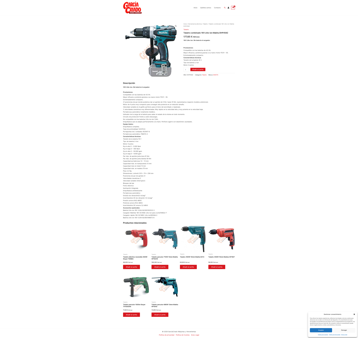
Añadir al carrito (198, 69)
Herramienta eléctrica (195, 24)
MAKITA (215, 75)
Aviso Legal (344, 334)
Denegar (344, 330)
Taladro (205, 24)
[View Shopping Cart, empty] (233, 7)
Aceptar (321, 330)
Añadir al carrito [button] (131, 267)
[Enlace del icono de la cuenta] (228, 7)
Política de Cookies (323, 334)
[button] (354, 314)
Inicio (195, 8)
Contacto (217, 8)
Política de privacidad (334, 334)
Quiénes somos (205, 8)
